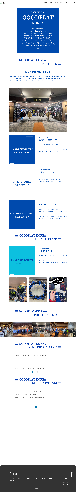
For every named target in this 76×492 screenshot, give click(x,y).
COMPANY (45, 2)
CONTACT (73, 2)
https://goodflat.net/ (42, 82)
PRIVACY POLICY (65, 482)
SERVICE (51, 2)
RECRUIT (67, 2)
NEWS (56, 2)
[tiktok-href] (38, 445)
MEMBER (62, 2)
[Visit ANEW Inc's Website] (63, 484)
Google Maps (12, 480)
